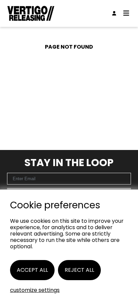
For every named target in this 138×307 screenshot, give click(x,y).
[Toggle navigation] (126, 13)
